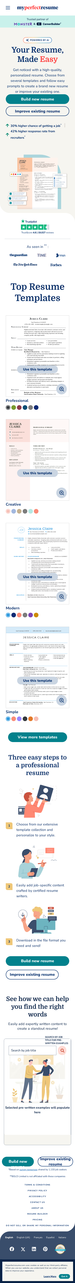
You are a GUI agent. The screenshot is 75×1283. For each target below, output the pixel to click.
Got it (64, 1276)
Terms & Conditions (37, 1185)
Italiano (62, 1237)
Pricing (37, 1219)
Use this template (37, 369)
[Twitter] (23, 1249)
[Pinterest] (45, 1249)
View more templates (37, 737)
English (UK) (23, 1237)
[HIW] (37, 801)
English (9, 1237)
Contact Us (37, 1202)
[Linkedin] (34, 1249)
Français (38, 1237)
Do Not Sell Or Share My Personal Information (37, 1225)
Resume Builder (37, 1214)
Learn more (50, 1276)
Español (50, 1237)
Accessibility (37, 1196)
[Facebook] (12, 1249)
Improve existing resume (37, 111)
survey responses (29, 1169)
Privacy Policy (37, 1190)
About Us (37, 1208)
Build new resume (37, 99)
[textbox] (37, 1088)
